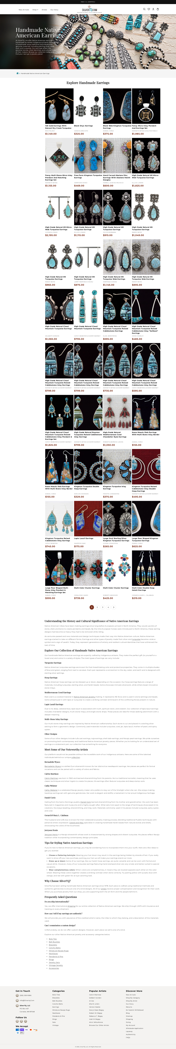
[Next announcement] (159, 2)
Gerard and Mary (76, 823)
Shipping (129, 1019)
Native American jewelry (84, 697)
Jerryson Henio (51, 835)
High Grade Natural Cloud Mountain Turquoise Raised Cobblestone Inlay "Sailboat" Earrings (145, 329)
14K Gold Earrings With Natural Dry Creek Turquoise (58, 127)
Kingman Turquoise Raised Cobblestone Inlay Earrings (57, 539)
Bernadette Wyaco (53, 766)
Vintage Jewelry (56, 965)
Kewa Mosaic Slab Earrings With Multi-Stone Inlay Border (145, 433)
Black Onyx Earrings (83, 126)
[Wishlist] (149, 9)
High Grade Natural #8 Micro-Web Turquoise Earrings (145, 176)
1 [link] (91, 607)
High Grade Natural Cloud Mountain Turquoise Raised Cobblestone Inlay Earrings (57, 383)
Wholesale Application (134, 1028)
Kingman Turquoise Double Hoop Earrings (86, 488)
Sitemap (129, 1016)
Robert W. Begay (95, 1013)
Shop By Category (133, 998)
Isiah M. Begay (94, 1019)
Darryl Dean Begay (96, 1010)
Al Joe (91, 1001)
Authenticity (130, 1034)
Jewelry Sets (54, 962)
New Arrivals (131, 995)
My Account (130, 1025)
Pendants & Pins (56, 957)
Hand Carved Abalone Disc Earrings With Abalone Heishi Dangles (116, 177)
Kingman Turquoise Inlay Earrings (114, 488)
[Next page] (114, 607)
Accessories (54, 968)
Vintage (55, 1025)
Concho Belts (54, 948)
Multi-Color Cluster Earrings (87, 588)
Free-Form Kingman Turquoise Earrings (88, 176)
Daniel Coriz (85, 802)
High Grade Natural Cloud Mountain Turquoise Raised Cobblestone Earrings (115, 328)
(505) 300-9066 (25, 995)
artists (103, 889)
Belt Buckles (54, 942)
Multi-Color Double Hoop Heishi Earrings (143, 589)
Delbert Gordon (95, 998)
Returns (129, 1007)
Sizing (128, 1022)
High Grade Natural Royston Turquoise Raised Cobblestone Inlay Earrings (88, 434)
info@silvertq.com (27, 1000)
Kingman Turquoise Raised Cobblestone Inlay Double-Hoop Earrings (144, 489)
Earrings (55, 1007)
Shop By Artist (131, 1001)
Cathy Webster (51, 790)
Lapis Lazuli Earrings (83, 538)
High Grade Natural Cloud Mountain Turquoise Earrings (58, 327)
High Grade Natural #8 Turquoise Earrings (84, 228)
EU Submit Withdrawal (135, 1010)
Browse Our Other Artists (99, 1025)
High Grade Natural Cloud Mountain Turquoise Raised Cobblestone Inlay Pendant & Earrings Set (58, 435)
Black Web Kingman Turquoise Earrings (117, 127)
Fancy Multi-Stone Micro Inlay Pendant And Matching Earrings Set (58, 177)
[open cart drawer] (158, 9)
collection (75, 757)
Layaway (129, 1031)
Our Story (130, 1004)
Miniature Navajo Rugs (59, 951)
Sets (54, 1022)
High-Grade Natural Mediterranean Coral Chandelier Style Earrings (114, 434)
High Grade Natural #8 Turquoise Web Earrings (114, 278)
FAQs (128, 1037)
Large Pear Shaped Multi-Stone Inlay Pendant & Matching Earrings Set (56, 590)
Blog (128, 1013)
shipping (71, 906)
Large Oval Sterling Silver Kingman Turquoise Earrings (116, 539)
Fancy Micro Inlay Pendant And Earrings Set (144, 127)
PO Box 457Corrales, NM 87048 (27, 1009)
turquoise (136, 639)
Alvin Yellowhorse (96, 1022)
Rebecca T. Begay (96, 1016)
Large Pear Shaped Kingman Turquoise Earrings (145, 539)
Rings (51, 959)
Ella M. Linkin (94, 1004)
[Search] (144, 9)
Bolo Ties (53, 939)
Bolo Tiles (56, 995)
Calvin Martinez (51, 778)
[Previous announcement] (16, 2)
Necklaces (53, 954)
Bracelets (53, 945)
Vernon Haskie (94, 1007)
